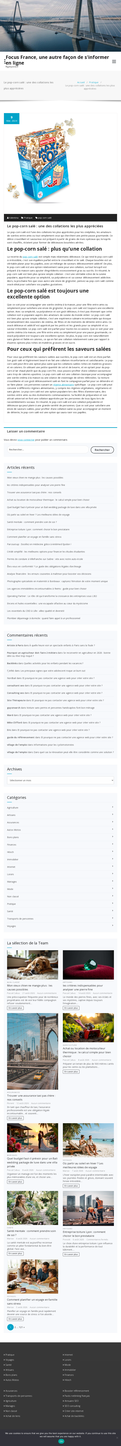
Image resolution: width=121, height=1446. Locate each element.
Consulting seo (15, 692)
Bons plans (13, 837)
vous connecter (26, 439)
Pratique (94, 82)
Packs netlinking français (77, 1395)
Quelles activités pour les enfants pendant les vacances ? (53, 663)
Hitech (10, 852)
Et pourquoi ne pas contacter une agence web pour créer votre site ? (58, 678)
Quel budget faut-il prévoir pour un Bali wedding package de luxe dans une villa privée (52, 507)
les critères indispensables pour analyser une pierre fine (36, 484)
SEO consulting (72, 1405)
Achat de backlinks (74, 1415)
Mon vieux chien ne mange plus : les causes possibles (35, 477)
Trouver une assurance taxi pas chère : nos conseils (34, 492)
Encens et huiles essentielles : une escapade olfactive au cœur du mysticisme (47, 603)
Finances (11, 844)
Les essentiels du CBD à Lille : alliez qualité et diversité (35, 610)
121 (21, 1327)
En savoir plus (15, 1008)
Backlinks (12, 663)
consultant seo (15, 685)
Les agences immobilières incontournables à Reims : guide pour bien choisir (46, 588)
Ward (10, 715)
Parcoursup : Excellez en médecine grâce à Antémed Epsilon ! (39, 544)
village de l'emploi (17, 744)
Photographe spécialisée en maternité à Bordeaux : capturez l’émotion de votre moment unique (57, 581)
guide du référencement (21, 737)
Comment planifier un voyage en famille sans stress (34, 536)
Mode (10, 889)
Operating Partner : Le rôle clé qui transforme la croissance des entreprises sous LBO (52, 596)
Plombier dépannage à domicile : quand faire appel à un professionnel (43, 618)
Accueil (81, 82)
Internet (11, 866)
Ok (61, 1441)
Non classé (13, 896)
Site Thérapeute (16, 700)
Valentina (13, 217)
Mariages (12, 881)
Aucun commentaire (47, 993)
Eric (9, 729)
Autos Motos (14, 829)
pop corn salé (45, 217)
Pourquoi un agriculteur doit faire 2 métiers (32, 652)
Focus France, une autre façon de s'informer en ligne (57, 60)
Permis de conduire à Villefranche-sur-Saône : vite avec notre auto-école (45, 559)
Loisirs (10, 874)
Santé (10, 911)
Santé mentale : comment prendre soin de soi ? (32, 521)
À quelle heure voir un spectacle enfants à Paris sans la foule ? (62, 645)
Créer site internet (74, 1410)
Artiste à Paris (15, 645)
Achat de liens (13, 1415)
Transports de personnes (20, 918)
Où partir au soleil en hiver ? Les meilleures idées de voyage (38, 514)
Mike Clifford (14, 722)
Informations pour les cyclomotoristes (54, 744)
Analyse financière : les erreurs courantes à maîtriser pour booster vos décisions (49, 573)
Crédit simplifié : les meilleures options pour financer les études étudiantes (46, 551)
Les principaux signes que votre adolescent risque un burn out (52, 670)
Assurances (13, 822)
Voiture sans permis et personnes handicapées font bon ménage (61, 707)
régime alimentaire (63, 384)
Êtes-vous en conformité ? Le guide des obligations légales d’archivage (44, 566)
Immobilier (12, 859)
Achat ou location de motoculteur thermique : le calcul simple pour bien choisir (48, 499)
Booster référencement (77, 1390)
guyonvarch (13, 707)
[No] (117, 1437)
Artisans (11, 815)
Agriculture (12, 807)
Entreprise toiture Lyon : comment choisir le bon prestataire (38, 529)
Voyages (11, 926)
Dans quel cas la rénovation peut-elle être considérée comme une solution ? (74, 752)
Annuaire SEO (72, 1400)
